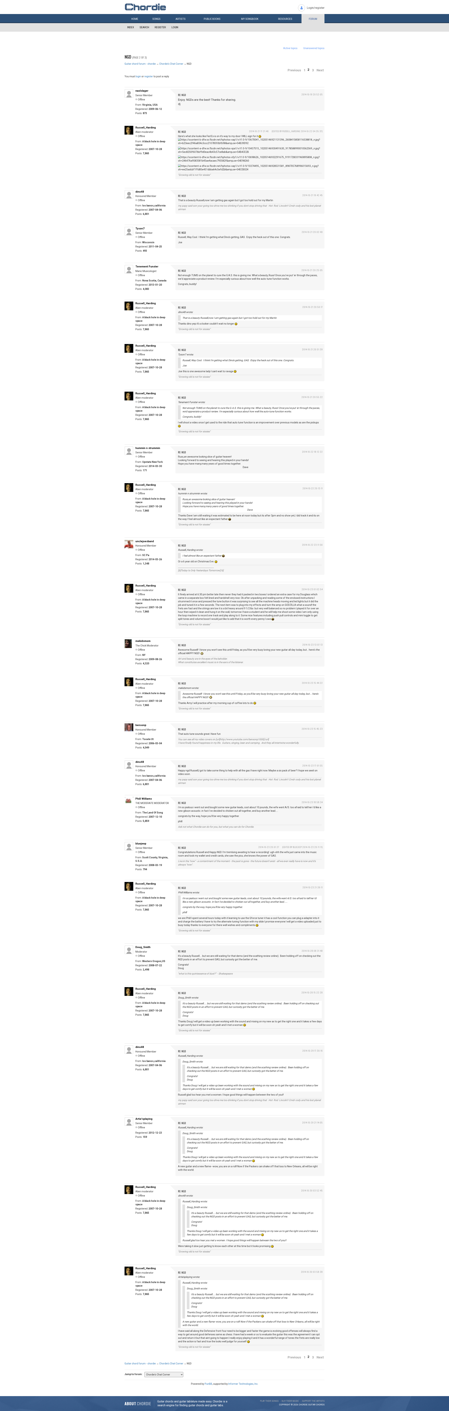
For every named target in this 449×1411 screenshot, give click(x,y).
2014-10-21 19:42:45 (312, 195)
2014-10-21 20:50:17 (312, 306)
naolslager (141, 90)
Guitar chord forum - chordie (140, 63)
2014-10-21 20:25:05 (312, 270)
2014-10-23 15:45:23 (312, 728)
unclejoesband (144, 541)
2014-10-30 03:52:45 (312, 1190)
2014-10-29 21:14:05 (312, 1122)
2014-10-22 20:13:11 (313, 488)
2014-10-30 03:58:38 (312, 1271)
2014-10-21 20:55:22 (312, 397)
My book (249, 19)
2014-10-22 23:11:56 (312, 544)
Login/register (315, 7)
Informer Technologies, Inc (243, 1383)
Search (144, 27)
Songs (156, 19)
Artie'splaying (143, 1118)
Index (130, 27)
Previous (294, 70)
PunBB (208, 1383)
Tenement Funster (146, 266)
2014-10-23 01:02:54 (312, 589)
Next (320, 70)
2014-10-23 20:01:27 (268, 847)
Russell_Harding (145, 127)
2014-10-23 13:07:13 (312, 644)
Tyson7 (140, 228)
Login (175, 27)
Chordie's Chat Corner (171, 63)
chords (320, 1404)
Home (134, 19)
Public (212, 19)
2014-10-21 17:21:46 (259, 131)
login (138, 76)
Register (160, 27)
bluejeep (140, 843)
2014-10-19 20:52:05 (312, 94)
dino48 (139, 191)
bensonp (140, 725)
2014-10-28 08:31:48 (312, 950)
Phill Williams (143, 798)
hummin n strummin (147, 448)
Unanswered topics (313, 48)
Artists (181, 19)
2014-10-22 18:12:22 (312, 451)
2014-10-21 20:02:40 (312, 231)
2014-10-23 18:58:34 (312, 802)
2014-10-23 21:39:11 (313, 887)
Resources (285, 19)
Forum (313, 19)
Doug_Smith (142, 947)
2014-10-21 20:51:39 (312, 349)
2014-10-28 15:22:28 (312, 992)
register (148, 76)
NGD (128, 56)
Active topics (290, 48)
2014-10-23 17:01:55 (312, 765)
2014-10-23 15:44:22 (312, 682)
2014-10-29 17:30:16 (312, 1050)
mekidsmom (142, 641)
